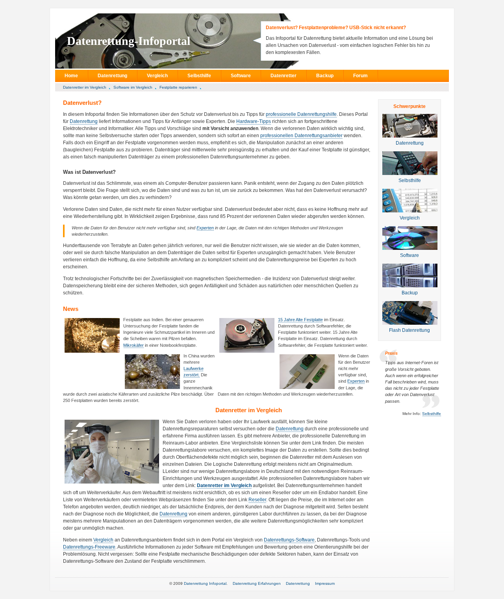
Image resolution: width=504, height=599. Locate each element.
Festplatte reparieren (178, 87)
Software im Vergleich (132, 87)
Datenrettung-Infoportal (128, 40)
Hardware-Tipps (253, 121)
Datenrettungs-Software (289, 540)
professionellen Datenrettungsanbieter (301, 135)
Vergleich (157, 75)
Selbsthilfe (199, 75)
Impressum (325, 583)
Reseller (257, 499)
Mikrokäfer (133, 345)
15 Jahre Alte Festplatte (300, 319)
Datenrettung (112, 75)
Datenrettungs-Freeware (89, 547)
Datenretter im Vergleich (84, 87)
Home (71, 75)
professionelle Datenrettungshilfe (301, 114)
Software (241, 75)
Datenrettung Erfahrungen (257, 583)
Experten (205, 227)
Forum (360, 75)
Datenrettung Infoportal (205, 583)
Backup (325, 75)
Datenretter (283, 75)
